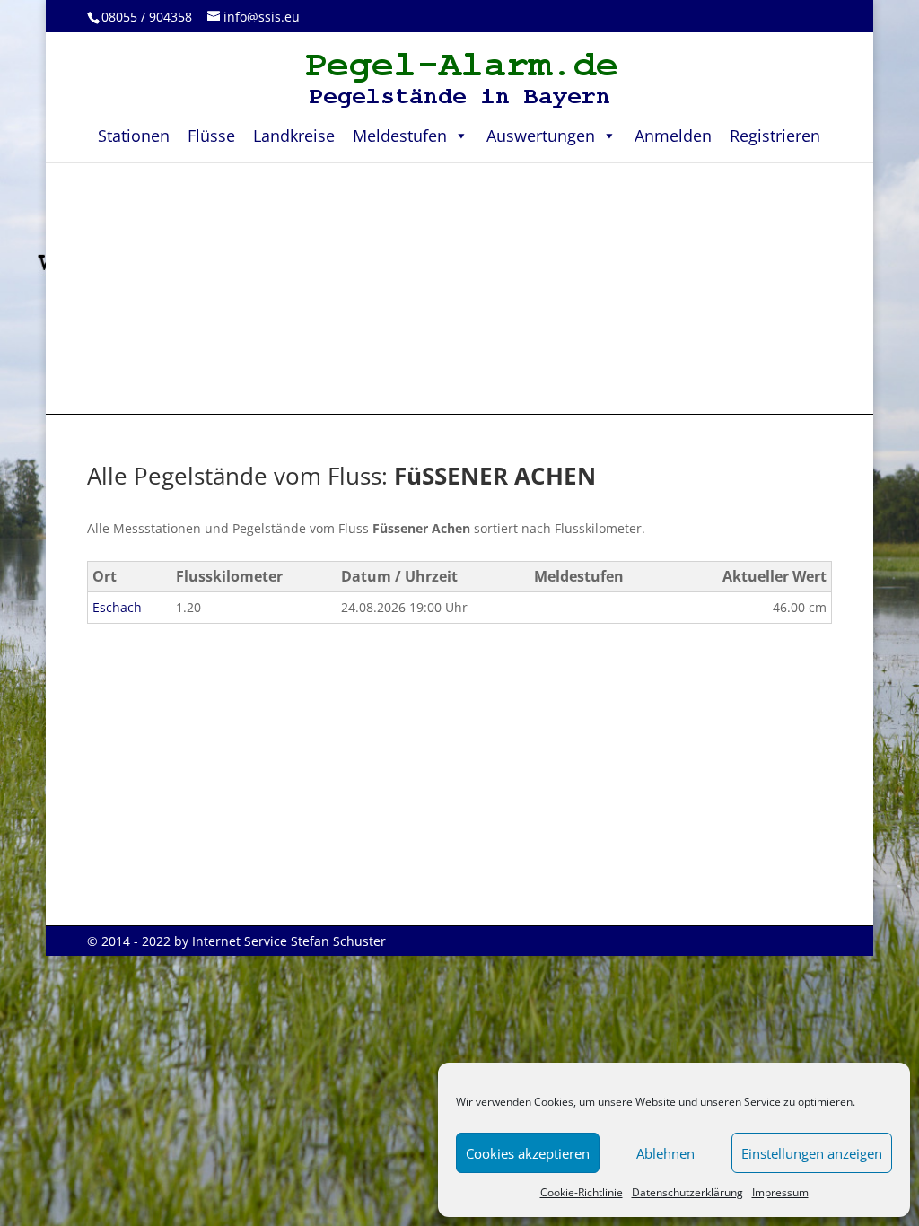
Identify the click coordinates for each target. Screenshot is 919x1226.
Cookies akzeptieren (528, 1153)
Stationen (134, 135)
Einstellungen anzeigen (811, 1153)
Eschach (117, 607)
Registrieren (775, 135)
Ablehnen (665, 1153)
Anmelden (673, 135)
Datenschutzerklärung (687, 1192)
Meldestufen (400, 135)
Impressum (780, 1192)
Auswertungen (540, 135)
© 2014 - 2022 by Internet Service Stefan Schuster (236, 941)
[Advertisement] (459, 288)
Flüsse (211, 135)
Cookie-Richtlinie (581, 1192)
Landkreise (294, 135)
